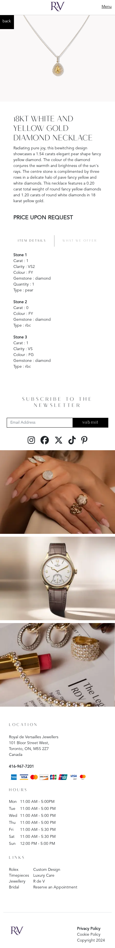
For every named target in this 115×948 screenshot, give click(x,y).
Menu (107, 7)
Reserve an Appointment (55, 887)
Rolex (13, 870)
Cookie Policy (88, 935)
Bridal (14, 887)
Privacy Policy (88, 929)
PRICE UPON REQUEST (43, 218)
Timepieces (19, 876)
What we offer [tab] (80, 241)
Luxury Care (43, 876)
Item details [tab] (32, 241)
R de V (39, 881)
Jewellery (17, 881)
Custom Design (46, 870)
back (7, 21)
